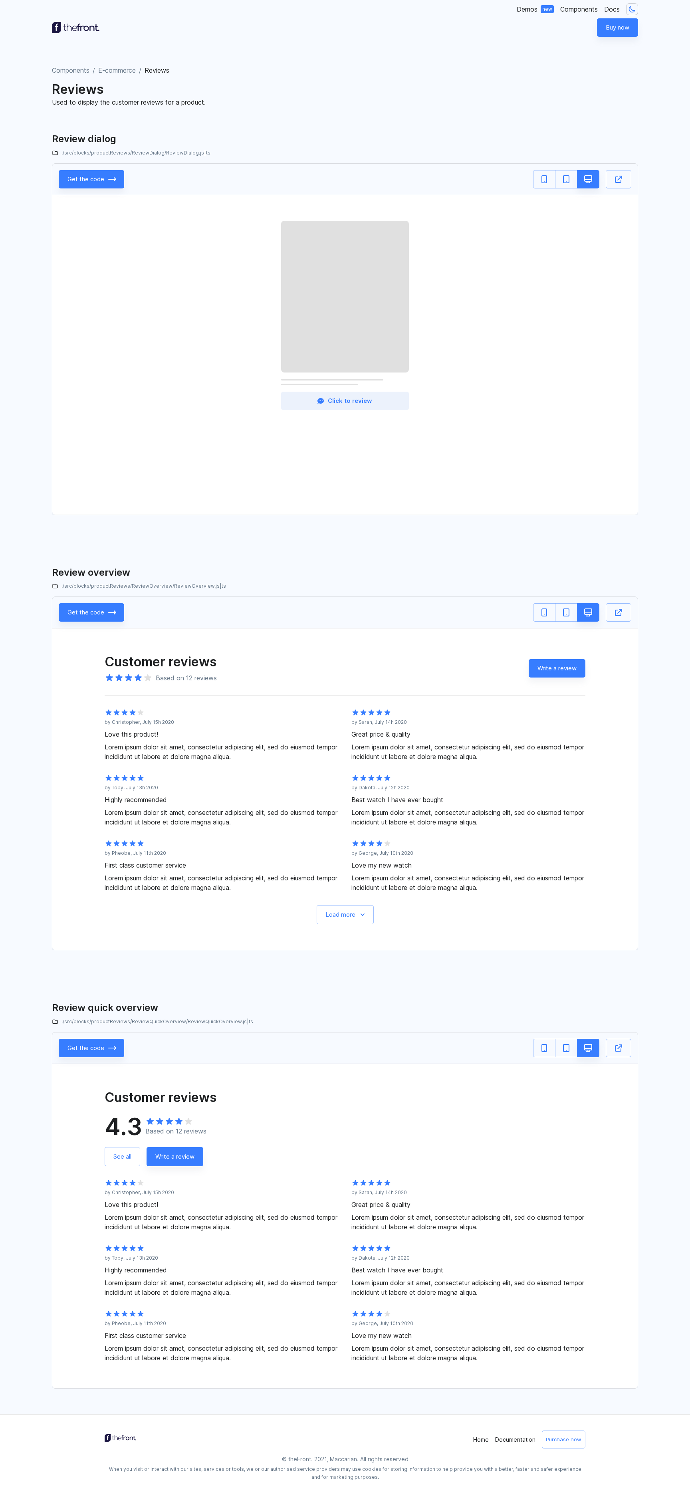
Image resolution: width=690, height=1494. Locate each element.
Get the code (85, 179)
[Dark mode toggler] (632, 9)
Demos (534, 9)
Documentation (515, 1439)
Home (481, 1439)
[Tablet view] (566, 179)
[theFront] (76, 27)
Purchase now (563, 1439)
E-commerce (117, 70)
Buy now (617, 27)
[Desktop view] (588, 179)
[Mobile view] (544, 179)
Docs (612, 9)
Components (579, 9)
